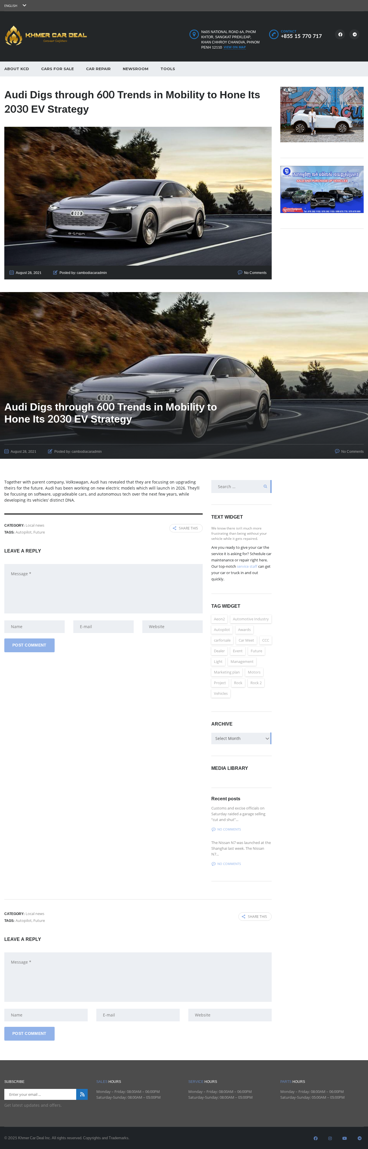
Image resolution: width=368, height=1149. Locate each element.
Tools (167, 68)
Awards (244, 629)
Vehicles (221, 693)
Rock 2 (256, 682)
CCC (265, 640)
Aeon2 (219, 619)
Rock (238, 682)
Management (242, 661)
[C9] (322, 189)
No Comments (255, 273)
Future (39, 532)
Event (238, 650)
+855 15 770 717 (301, 36)
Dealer (219, 650)
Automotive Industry (251, 619)
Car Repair (98, 68)
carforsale (222, 640)
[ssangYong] (322, 114)
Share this (188, 528)
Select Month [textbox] (228, 738)
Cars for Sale (57, 68)
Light (218, 661)
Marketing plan (227, 672)
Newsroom (135, 68)
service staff (247, 566)
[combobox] (241, 738)
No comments (229, 829)
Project (220, 682)
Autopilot (24, 532)
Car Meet (246, 640)
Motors (254, 672)
